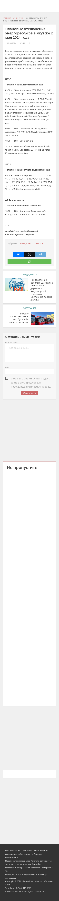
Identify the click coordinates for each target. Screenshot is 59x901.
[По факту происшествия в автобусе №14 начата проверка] (42, 318)
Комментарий (11, 342)
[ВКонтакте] (18, 254)
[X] (29, 254)
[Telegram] (40, 254)
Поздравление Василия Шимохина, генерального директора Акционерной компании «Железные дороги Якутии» (41, 289)
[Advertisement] (29, 429)
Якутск (39, 243)
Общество (26, 243)
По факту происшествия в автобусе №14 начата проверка (19, 318)
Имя (7, 367)
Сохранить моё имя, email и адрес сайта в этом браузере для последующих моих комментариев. (31, 379)
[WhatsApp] (29, 261)
